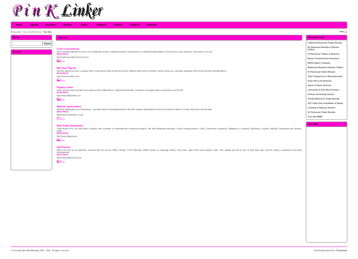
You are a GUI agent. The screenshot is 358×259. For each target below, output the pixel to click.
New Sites (50, 25)
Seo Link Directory (30, 250)
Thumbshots (341, 250)
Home (19, 25)
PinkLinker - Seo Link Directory (26, 32)
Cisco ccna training (68, 48)
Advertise (151, 25)
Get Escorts (63, 147)
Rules (84, 25)
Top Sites (68, 25)
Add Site (34, 25)
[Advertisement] (31, 112)
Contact (118, 25)
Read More (62, 54)
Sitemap (101, 25)
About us (134, 25)
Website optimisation (69, 106)
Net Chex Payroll (66, 68)
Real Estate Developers (70, 125)
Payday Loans (65, 87)
